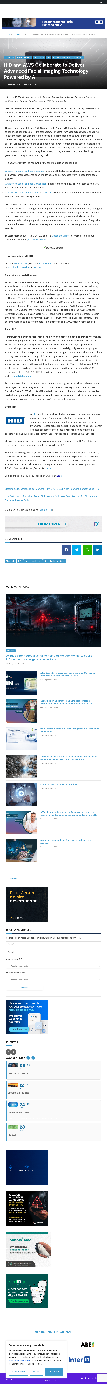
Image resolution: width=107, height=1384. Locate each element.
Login (99, 2)
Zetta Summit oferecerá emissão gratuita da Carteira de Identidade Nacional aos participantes (67, 674)
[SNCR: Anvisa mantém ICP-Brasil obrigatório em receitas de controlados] (21, 738)
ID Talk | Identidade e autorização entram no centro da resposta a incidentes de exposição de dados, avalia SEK (68, 813)
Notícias (78, 57)
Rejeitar (36, 1372)
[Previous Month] (28, 1058)
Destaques (39, 57)
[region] (36, 1359)
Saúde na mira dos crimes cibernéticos (59, 784)
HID (48, 57)
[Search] (8, 1052)
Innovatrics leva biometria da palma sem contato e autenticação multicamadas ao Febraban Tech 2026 (66, 702)
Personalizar (18, 1372)
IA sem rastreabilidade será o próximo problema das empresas (65, 841)
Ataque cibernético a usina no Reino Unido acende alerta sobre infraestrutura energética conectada (49, 657)
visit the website (37, 239)
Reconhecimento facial (55, 561)
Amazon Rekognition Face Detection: (25, 171)
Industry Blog (46, 263)
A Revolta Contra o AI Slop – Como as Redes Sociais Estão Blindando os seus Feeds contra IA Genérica (68, 757)
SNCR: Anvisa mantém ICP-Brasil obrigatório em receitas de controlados (69, 730)
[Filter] (13, 1052)
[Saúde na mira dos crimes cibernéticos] (21, 794)
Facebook (13, 267)
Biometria (9, 57)
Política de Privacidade (19, 1360)
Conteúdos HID (24, 57)
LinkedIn (24, 267)
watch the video (60, 235)
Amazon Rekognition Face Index (22, 192)
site (49, 468)
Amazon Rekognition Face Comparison (26, 183)
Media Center (21, 263)
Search (48, 192)
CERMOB (10, 651)
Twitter (37, 267)
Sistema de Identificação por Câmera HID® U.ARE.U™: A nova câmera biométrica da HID (52, 488)
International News (62, 57)
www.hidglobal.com (20, 376)
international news (33, 561)
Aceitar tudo (54, 1372)
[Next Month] (33, 1058)
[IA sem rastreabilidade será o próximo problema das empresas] (21, 850)
